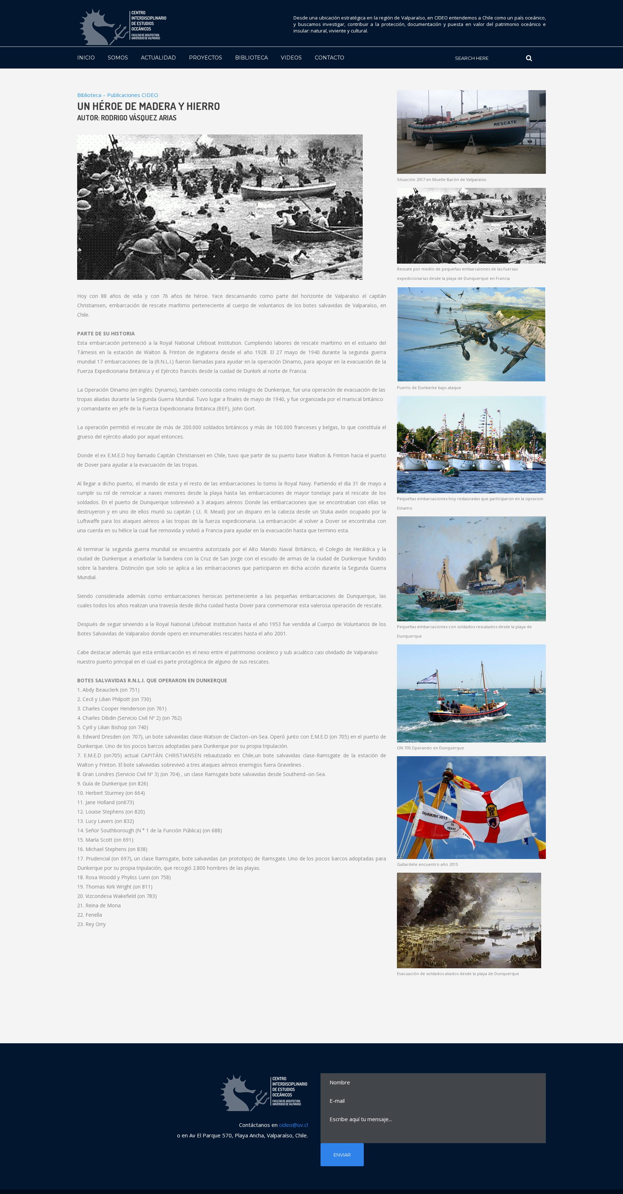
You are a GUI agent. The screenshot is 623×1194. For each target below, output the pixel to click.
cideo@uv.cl (293, 1124)
